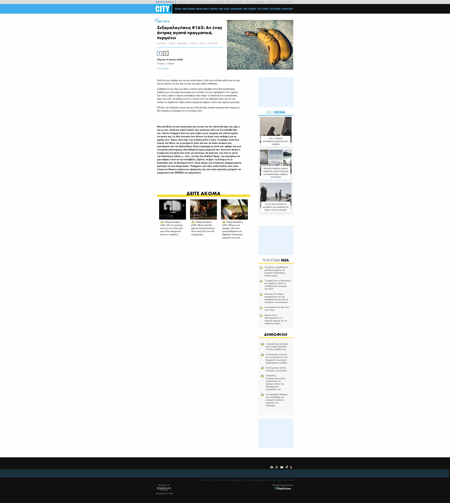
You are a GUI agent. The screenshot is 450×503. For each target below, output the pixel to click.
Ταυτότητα (221, 480)
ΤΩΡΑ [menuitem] (178, 8)
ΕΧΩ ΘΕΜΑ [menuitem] (188, 8)
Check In (249, 2)
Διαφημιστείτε (274, 480)
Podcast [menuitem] (287, 8)
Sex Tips (213, 43)
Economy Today (217, 2)
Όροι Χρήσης (206, 480)
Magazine (260, 2)
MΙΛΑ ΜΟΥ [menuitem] (202, 8)
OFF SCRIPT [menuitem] (249, 8)
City (228, 2)
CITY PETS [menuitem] (262, 8)
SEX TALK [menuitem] (224, 8)
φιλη (203, 43)
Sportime (203, 2)
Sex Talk (163, 21)
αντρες (162, 43)
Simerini (193, 2)
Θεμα (275, 112)
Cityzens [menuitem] (275, 8)
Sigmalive (182, 2)
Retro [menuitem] (214, 8)
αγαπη (194, 43)
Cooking (271, 2)
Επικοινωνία (234, 480)
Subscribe (288, 480)
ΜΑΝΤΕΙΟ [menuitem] (236, 8)
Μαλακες (183, 43)
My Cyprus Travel (285, 2)
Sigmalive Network (165, 2)
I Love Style (237, 2)
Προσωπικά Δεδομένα (253, 480)
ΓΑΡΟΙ (172, 43)
